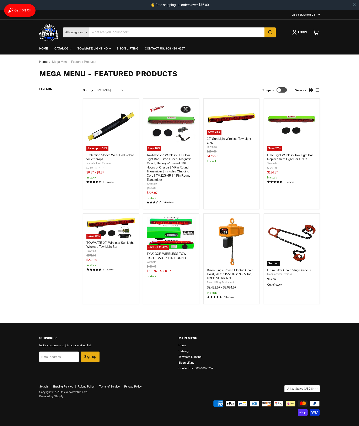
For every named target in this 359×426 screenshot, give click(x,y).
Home (43, 48)
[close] (354, 4)
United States (303, 14)
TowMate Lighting (93, 48)
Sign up (90, 356)
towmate (151, 262)
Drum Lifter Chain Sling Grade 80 (289, 270)
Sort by (88, 90)
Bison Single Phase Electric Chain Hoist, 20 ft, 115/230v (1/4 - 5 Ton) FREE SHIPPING (230, 274)
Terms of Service (109, 386)
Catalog (62, 48)
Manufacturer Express (98, 163)
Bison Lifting (128, 48)
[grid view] (311, 90)
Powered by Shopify (51, 396)
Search (43, 386)
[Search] (270, 32)
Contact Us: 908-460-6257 (165, 48)
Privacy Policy (133, 386)
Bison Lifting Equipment (220, 282)
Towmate (152, 183)
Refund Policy (86, 386)
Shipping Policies (62, 386)
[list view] (317, 90)
